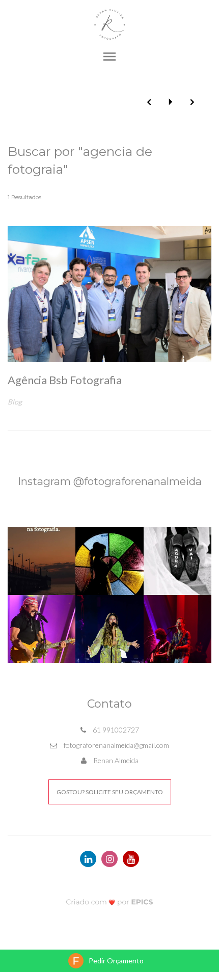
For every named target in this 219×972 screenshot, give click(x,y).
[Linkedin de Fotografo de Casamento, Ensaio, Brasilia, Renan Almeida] (88, 859)
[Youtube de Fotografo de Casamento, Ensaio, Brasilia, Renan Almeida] (131, 859)
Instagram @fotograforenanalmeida (110, 481)
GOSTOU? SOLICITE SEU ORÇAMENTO (110, 792)
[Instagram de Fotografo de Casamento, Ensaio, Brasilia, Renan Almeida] (109, 859)
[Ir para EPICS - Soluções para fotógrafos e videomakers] (109, 901)
